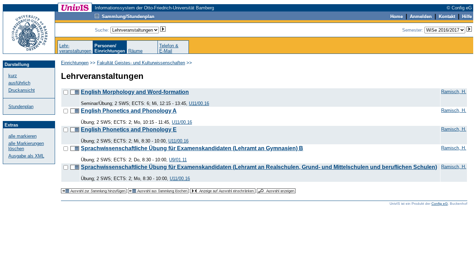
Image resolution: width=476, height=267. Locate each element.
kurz (12, 75)
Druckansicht (21, 90)
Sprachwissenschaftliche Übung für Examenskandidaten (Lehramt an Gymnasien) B (192, 148)
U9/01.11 (178, 159)
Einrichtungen (75, 62)
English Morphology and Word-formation (135, 92)
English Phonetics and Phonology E (129, 129)
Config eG (439, 203)
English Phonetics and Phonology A (129, 111)
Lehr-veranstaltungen (75, 48)
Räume (135, 51)
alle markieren (22, 136)
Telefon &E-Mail (168, 48)
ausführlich (19, 83)
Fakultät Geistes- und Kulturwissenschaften (141, 62)
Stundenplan (20, 106)
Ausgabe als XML (26, 156)
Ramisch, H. (453, 91)
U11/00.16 (199, 103)
